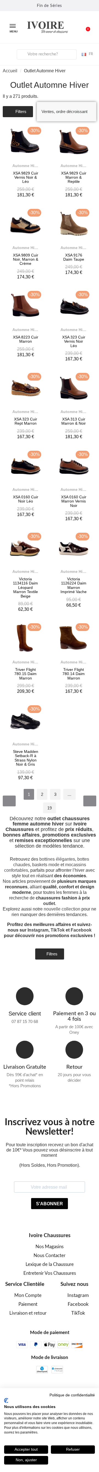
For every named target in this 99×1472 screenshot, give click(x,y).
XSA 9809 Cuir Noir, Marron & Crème (25, 259)
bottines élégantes (57, 859)
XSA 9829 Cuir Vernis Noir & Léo (25, 177)
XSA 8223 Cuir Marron (25, 339)
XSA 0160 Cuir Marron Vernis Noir (73, 501)
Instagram (38, 930)
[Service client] (25, 996)
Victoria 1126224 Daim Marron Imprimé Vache (74, 585)
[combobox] (46, 54)
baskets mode (45, 864)
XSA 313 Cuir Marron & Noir (73, 421)
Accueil (10, 70)
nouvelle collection (62, 909)
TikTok (58, 930)
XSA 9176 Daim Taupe (73, 257)
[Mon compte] (8, 53)
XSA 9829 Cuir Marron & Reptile (73, 177)
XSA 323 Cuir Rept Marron (25, 421)
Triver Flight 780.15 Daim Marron (25, 673)
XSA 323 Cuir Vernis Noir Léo (73, 341)
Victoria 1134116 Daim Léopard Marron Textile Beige (25, 587)
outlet (49, 903)
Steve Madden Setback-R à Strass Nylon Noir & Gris (25, 757)
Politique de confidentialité (72, 1395)
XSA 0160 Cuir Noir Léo (25, 499)
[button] (85, 27)
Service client (25, 1014)
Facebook (81, 930)
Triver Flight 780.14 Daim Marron (73, 673)
